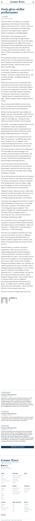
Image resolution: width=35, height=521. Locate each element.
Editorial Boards (27, 488)
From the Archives (16, 477)
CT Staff (5, 17)
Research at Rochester (17, 475)
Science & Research (5, 480)
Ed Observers (27, 490)
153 (13, 511)
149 (13, 504)
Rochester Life (16, 480)
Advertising (26, 507)
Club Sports (15, 490)
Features (15, 473)
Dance (2, 493)
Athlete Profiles (16, 488)
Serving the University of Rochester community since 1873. (10, 463)
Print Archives (17, 502)
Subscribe (26, 511)
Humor (3, 502)
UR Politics (3, 479)
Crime (2, 482)
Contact (26, 506)
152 (13, 509)
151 (13, 507)
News (2, 473)
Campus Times (17, 1)
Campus (3, 475)
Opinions (26, 486)
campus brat (5, 425)
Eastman (3, 488)
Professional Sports (17, 491)
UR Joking (3, 509)
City (2, 477)
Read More (26, 406)
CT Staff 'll (13, 298)
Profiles (14, 482)
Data (25, 473)
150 (13, 506)
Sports (15, 486)
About (26, 502)
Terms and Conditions (16, 520)
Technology (15, 479)
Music (2, 497)
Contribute (26, 504)
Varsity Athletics (16, 493)
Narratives (3, 504)
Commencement (6, 392)
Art (1, 491)
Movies (2, 495)
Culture (3, 486)
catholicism (5, 411)
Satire (2, 506)
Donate (3, 515)
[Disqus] (17, 326)
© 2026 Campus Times (6, 520)
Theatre (2, 498)
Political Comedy (4, 507)
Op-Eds (25, 491)
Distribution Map (27, 509)
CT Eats (2, 490)
